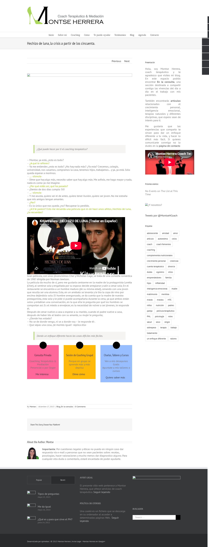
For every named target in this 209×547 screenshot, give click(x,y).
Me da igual (44, 506)
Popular (39, 480)
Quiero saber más (115, 377)
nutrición (160, 305)
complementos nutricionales (159, 255)
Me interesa (42, 374)
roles (170, 316)
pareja (149, 310)
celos (174, 238)
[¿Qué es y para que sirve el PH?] (31, 520)
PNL (149, 316)
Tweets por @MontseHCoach (161, 215)
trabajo (174, 327)
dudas (149, 272)
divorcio (171, 266)
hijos (149, 283)
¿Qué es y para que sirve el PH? (55, 519)
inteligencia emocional (157, 288)
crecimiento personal (156, 261)
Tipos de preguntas (48, 493)
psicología (159, 316)
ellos (170, 272)
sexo (158, 322)
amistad (165, 233)
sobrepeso (151, 327)
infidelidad (160, 283)
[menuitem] (53, 35)
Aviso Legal (76, 541)
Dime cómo (78, 374)
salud (149, 322)
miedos (160, 299)
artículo (150, 238)
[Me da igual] (31, 508)
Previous (116, 61)
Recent (62, 480)
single (167, 322)
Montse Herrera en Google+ (94, 541)
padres (171, 305)
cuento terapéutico (155, 266)
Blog (58, 406)
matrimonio (152, 294)
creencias (174, 261)
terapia (163, 327)
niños (149, 305)
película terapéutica (165, 310)
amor (175, 233)
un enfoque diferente (156, 338)
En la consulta (67, 406)
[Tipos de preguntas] (31, 495)
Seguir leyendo (101, 492)
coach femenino (163, 244)
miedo (150, 299)
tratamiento (152, 333)
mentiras (165, 294)
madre (174, 288)
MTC (169, 299)
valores (173, 338)
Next (126, 61)
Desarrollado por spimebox (38, 541)
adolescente (152, 233)
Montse (33, 406)
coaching (151, 249)
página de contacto (169, 145)
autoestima (163, 238)
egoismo (160, 272)
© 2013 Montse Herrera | (61, 541)
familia (168, 277)
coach (149, 244)
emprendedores (154, 277)
